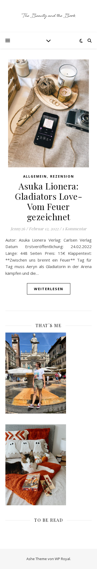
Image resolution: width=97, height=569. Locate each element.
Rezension (62, 176)
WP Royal (62, 558)
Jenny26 (18, 228)
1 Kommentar (74, 228)
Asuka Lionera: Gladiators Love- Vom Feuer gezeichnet (48, 201)
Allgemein (35, 176)
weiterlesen (48, 288)
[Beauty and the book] (48, 16)
